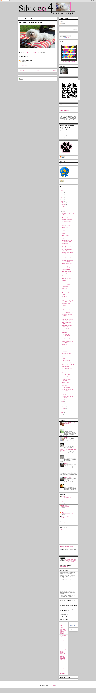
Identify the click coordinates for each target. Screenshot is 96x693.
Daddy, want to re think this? (67, 356)
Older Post (54, 70)
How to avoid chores (65, 237)
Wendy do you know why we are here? (68, 255)
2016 (62, 194)
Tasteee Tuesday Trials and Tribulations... (66, 380)
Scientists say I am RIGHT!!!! (69, 455)
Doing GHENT (65, 344)
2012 (62, 201)
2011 (62, 410)
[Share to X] (42, 52)
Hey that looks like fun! (66, 337)
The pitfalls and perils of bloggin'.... (66, 247)
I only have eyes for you (66, 360)
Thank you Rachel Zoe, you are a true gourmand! (70, 423)
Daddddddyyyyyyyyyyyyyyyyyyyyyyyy (68, 214)
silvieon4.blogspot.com (71, 564)
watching (63, 233)
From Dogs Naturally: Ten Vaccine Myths (62, 672)
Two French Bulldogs (65, 516)
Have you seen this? (65, 217)
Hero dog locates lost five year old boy (68, 370)
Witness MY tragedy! (66, 225)
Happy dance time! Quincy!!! (67, 292)
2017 (62, 192)
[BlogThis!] (41, 52)
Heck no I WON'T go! (66, 227)
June (63, 399)
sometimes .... (64, 288)
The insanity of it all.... (66, 372)
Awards (61, 627)
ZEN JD (63, 294)
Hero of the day (65, 231)
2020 (62, 188)
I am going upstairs (65, 286)
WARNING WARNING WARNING (66, 282)
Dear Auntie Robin (65, 382)
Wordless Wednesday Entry (67, 244)
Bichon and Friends (63, 542)
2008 (62, 416)
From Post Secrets (67, 430)
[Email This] (40, 52)
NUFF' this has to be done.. (67, 271)
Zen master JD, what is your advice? (67, 290)
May (63, 401)
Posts (62, 21)
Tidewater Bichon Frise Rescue (65, 535)
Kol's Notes (63, 510)
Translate (68, 37)
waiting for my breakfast (66, 267)
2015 (62, 195)
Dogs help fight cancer (66, 303)
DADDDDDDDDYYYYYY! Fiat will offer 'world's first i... (67, 320)
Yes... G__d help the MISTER (67, 312)
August (63, 209)
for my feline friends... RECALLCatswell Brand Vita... (68, 223)
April (63, 403)
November (64, 204)
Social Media (63, 517)
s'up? (63, 238)
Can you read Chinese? (66, 355)
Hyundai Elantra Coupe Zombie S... (67, 307)
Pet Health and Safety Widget (66, 546)
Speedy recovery (65, 376)
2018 (62, 190)
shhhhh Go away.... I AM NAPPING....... (68, 444)
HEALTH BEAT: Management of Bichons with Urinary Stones (68, 450)
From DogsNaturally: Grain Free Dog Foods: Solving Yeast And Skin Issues (62, 658)
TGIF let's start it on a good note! (68, 364)
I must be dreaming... (68, 477)
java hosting (22, 79)
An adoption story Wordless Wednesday (67, 349)
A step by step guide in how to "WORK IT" (67, 339)
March (63, 405)
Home (38, 70)
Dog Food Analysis (63, 638)
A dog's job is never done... (67, 353)
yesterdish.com (63, 521)
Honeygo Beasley (64, 505)
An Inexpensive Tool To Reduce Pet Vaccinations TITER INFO (63, 664)
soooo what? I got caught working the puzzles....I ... (68, 397)
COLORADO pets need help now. (66, 470)
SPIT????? (64, 358)
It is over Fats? (64, 296)
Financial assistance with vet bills (63, 645)
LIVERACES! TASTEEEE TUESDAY (67, 315)
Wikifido (61, 533)
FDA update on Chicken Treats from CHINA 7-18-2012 (67, 301)
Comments (63, 23)
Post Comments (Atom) (40, 73)
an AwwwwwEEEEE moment (67, 284)
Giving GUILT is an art (66, 385)
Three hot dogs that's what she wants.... (67, 276)
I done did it (64, 280)
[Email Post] (38, 52)
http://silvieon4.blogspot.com (70, 559)
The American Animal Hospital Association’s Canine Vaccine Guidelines (63, 631)
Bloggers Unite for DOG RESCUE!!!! (66, 258)
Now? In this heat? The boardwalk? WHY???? (66, 392)
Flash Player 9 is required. (64, 553)
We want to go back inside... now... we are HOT (68, 273)
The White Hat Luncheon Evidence (66, 346)
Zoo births (61, 529)
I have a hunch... (65, 351)
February (64, 406)
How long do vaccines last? (67, 263)
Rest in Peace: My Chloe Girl (66, 497)
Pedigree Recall (65, 394)
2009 (62, 414)
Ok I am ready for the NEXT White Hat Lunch (67, 326)
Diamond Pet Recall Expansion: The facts (67, 362)
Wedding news (64, 332)
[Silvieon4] (70, 624)
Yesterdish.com (62, 531)
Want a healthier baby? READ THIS (67, 323)
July (63, 211)
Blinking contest (65, 330)
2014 (62, 197)
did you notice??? (65, 243)
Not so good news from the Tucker (67, 513)
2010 (62, 412)
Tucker (62, 512)
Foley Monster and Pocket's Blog (67, 501)
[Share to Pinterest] (44, 52)
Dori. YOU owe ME (65, 366)
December (64, 202)
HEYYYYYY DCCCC (66, 278)
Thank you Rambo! (65, 377)
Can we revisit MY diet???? (67, 221)
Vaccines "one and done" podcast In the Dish (63, 641)
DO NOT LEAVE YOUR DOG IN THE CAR (68, 390)
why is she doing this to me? (67, 368)
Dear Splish (66, 437)
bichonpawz (63, 496)
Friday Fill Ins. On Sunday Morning (67, 502)
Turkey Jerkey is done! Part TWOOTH (67, 250)
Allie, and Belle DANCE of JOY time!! (68, 317)
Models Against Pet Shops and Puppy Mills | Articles (67, 342)
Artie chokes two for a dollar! (67, 219)
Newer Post (21, 70)
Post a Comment (23, 65)
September (64, 208)
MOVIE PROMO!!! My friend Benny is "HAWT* (67, 261)
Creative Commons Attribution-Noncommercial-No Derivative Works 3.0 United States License (68, 561)
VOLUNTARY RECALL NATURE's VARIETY (66, 335)
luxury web (62, 537)
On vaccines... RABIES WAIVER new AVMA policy (68, 265)
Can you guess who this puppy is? (70, 484)
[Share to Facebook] (43, 52)
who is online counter (20, 79)
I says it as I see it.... (65, 384)
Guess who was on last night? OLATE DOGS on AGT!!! (67, 241)
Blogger (54, 685)
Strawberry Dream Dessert (65, 522)
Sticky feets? (64, 305)
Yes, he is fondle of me (66, 387)
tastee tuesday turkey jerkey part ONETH (67, 253)
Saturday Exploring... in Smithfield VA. (68, 328)
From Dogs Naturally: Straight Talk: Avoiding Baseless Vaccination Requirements (63, 650)
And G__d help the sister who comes (67, 310)
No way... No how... (65, 235)
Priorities (66, 463)
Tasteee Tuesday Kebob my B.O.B (68, 216)
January (63, 408)
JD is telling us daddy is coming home (67, 229)
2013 (62, 199)
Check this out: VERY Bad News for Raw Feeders (68, 298)
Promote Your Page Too (73, 625)
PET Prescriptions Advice (63, 636)
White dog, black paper (65, 506)
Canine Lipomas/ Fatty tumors (63, 668)
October (63, 206)
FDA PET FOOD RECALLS (65, 540)
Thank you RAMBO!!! (66, 269)
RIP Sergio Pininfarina (66, 374)
